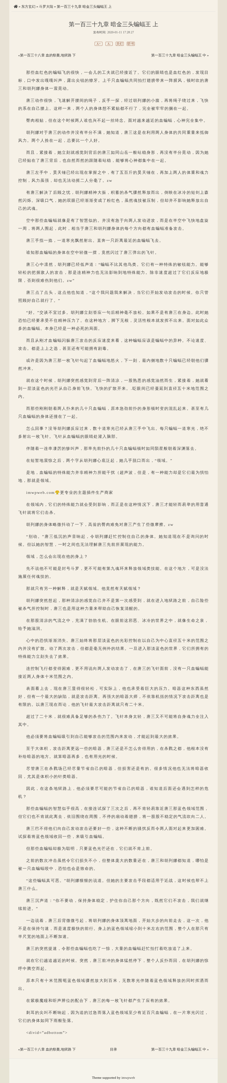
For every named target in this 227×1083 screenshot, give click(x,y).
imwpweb (128, 1077)
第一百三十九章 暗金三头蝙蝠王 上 (84, 6)
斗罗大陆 (46, 6)
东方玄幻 (28, 6)
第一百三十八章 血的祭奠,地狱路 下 (48, 55)
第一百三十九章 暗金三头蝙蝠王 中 (178, 55)
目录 (113, 1049)
